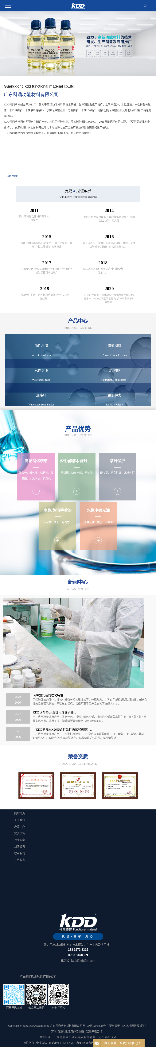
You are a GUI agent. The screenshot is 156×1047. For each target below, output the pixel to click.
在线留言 (19, 860)
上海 (56, 1037)
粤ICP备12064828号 (94, 1025)
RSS (64, 1042)
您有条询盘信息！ (87, 1042)
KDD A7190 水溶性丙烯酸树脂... (54, 712)
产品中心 (19, 826)
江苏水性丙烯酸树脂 (133, 1025)
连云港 (82, 1037)
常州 (68, 1037)
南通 (89, 1037)
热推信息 (28, 1042)
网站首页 (19, 813)
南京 (62, 1037)
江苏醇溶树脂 (76, 1031)
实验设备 (19, 833)
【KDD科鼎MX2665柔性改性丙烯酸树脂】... (62, 729)
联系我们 (19, 853)
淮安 (74, 1037)
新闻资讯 (19, 846)
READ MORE (11, 176)
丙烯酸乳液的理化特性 (48, 695)
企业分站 (41, 1042)
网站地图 (54, 1042)
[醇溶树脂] (120, 785)
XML (71, 1042)
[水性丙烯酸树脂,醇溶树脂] (36, 785)
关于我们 (19, 820)
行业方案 (19, 840)
